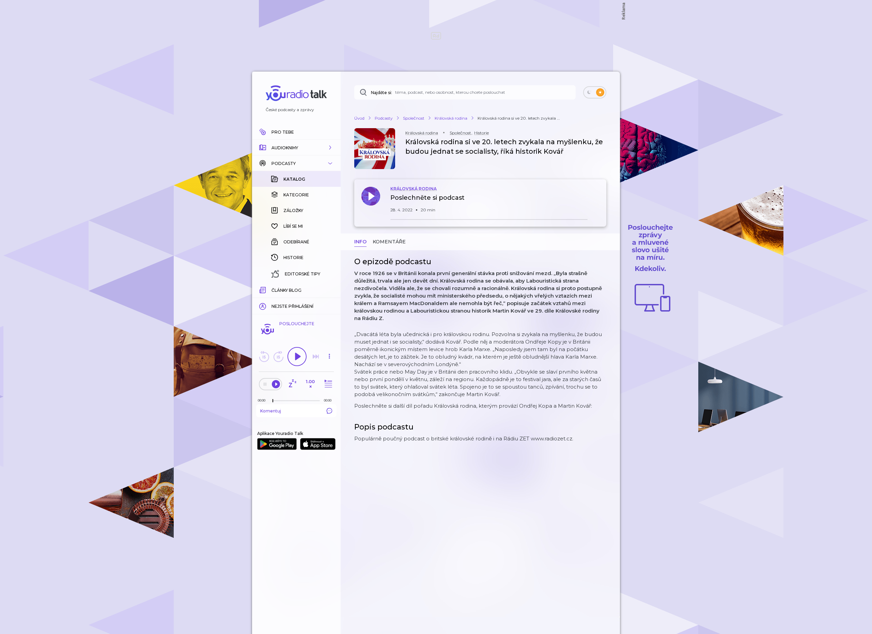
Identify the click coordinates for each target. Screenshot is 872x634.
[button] (296, 147)
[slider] (273, 401)
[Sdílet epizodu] (599, 201)
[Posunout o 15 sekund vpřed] (278, 356)
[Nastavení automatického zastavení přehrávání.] (292, 384)
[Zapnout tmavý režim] (594, 92)
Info (360, 242)
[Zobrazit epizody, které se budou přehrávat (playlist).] (327, 384)
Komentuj (270, 410)
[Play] (297, 356)
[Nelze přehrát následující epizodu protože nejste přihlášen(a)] (316, 356)
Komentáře (389, 242)
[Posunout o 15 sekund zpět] (264, 356)
